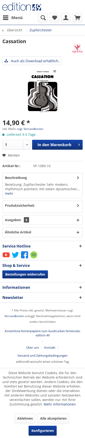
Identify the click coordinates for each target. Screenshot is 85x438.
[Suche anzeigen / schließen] (42, 17)
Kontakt (49, 347)
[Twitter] (16, 258)
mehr (9, 193)
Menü (17, 17)
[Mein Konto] (66, 17)
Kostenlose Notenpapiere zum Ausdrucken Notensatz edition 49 (42, 333)
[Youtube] (6, 258)
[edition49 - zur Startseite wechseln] (22, 6)
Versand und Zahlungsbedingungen (42, 355)
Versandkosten (14, 316)
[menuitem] (12, 17)
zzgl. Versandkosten (30, 129)
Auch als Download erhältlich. (34, 60)
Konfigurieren (42, 430)
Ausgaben (16, 220)
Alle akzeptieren (53, 418)
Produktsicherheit (19, 205)
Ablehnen (25, 418)
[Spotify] (34, 258)
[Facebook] (25, 258)
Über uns (32, 347)
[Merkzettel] (54, 17)
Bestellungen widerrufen (25, 274)
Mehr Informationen (60, 404)
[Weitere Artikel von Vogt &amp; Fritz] (77, 49)
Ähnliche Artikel (18, 232)
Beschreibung (16, 177)
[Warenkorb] (77, 17)
